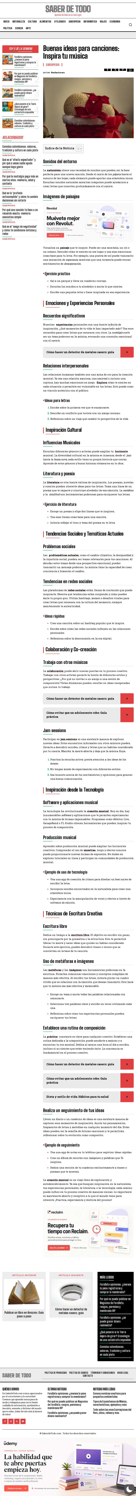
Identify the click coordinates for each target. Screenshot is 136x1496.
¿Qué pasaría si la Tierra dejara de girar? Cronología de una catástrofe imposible (25, 108)
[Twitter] (115, 72)
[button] (130, 24)
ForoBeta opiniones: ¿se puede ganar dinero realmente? (25, 92)
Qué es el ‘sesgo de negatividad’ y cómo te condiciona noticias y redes (19, 230)
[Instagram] (10, 1421)
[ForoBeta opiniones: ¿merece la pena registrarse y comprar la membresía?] (7, 59)
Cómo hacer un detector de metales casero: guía (71, 1311)
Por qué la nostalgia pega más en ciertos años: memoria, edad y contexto (20, 179)
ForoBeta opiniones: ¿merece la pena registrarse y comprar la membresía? (25, 61)
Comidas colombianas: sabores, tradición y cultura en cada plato (24, 123)
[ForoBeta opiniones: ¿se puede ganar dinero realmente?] (7, 93)
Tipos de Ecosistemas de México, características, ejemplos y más (110, 1403)
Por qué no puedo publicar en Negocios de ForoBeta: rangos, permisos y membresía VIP (26, 77)
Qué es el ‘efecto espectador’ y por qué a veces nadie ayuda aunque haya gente (19, 163)
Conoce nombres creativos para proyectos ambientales (109, 1395)
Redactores (58, 72)
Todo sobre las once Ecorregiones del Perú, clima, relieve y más (112, 1411)
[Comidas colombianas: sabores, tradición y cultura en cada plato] (7, 123)
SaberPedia (8, 155)
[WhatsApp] (130, 72)
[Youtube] (23, 1421)
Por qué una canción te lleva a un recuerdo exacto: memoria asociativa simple (20, 213)
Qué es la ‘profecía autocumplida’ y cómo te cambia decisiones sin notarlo (20, 196)
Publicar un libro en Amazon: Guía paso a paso (24, 1314)
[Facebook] (107, 72)
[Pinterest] (122, 72)
